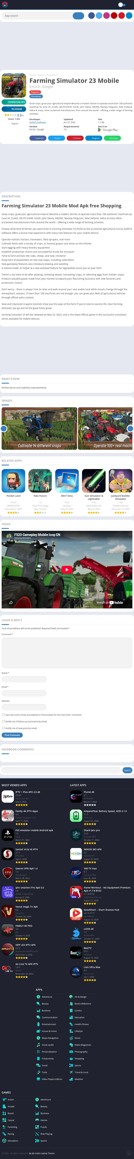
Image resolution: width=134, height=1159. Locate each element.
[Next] (130, 428)
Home (32, 75)
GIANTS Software (37, 122)
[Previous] (3, 428)
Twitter (57, 138)
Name (5, 672)
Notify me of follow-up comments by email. (26, 721)
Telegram (96, 138)
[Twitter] (99, 15)
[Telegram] (129, 15)
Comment (7, 634)
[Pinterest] (121, 15)
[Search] (78, 15)
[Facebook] (91, 15)
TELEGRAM (16, 109)
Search (127, 770)
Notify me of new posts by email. (21, 728)
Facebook (39, 138)
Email (5, 686)
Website (5, 700)
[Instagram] (106, 15)
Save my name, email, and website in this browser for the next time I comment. (43, 714)
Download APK (16, 102)
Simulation (51, 75)
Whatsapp (114, 138)
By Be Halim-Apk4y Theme (42, 1153)
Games (41, 75)
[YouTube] (114, 15)
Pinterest (77, 138)
